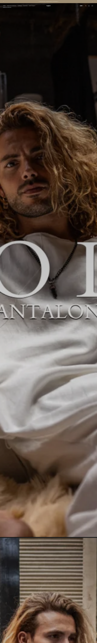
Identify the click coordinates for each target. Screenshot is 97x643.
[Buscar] (85, 5)
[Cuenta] (89, 5)
